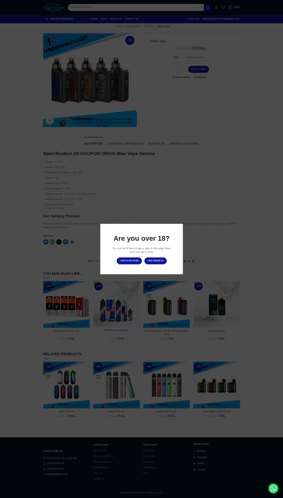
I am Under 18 (155, 261)
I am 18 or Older (129, 261)
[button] (273, 488)
